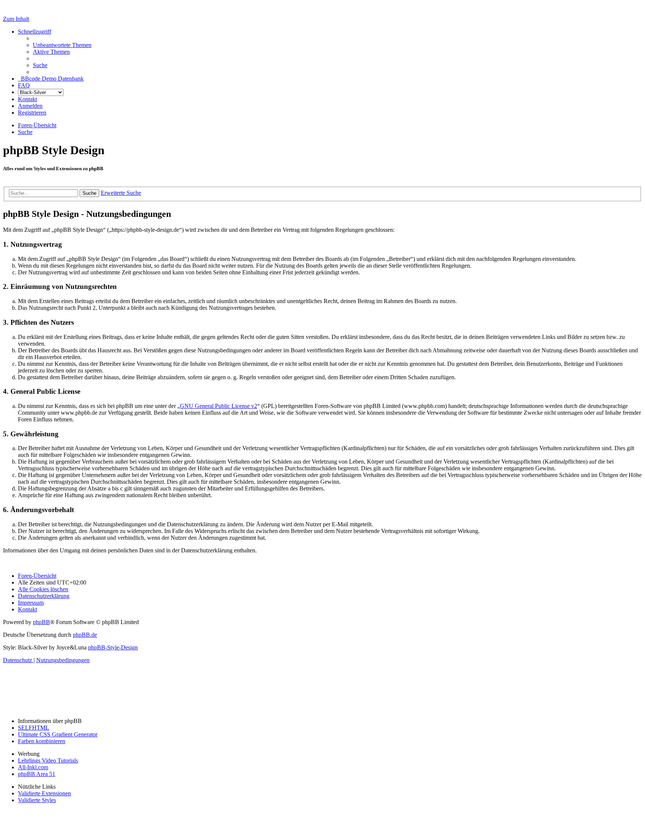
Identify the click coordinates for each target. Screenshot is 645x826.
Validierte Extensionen (44, 793)
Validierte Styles (37, 800)
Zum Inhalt (16, 19)
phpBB (41, 622)
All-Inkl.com (33, 767)
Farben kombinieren (41, 741)
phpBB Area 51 (36, 774)
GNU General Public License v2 (218, 406)
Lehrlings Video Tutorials (48, 760)
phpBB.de (85, 635)
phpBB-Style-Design (113, 647)
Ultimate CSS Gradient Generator (57, 734)
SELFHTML (33, 727)
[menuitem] (62, 45)
